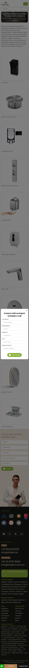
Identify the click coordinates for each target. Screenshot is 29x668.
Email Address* (6, 326)
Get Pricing (16, 355)
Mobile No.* (5, 332)
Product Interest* (7, 345)
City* (3, 339)
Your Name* (5, 319)
